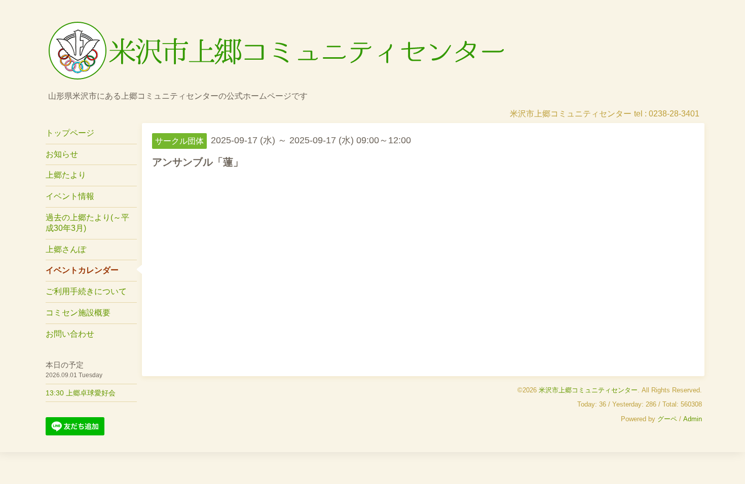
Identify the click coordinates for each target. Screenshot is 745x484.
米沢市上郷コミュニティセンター (588, 390)
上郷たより (66, 175)
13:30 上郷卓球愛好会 (81, 393)
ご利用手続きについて (86, 291)
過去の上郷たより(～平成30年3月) (87, 222)
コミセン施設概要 (78, 312)
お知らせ (62, 154)
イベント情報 (70, 196)
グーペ (667, 419)
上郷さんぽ (66, 249)
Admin (692, 419)
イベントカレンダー (82, 270)
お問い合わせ (70, 334)
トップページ (70, 133)
